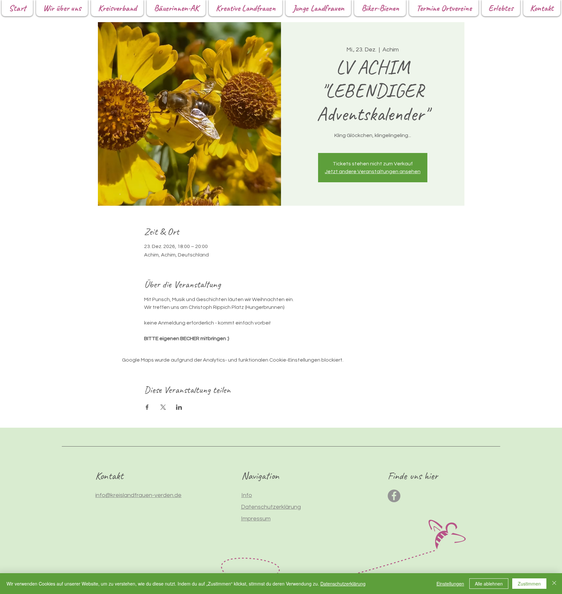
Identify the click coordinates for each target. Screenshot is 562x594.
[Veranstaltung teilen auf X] (163, 407)
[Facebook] (394, 496)
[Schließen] (554, 583)
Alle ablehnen (489, 583)
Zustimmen (529, 583)
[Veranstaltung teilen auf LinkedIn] (179, 407)
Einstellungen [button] (450, 583)
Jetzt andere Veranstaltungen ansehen (373, 171)
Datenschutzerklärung (343, 583)
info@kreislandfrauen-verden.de (138, 495)
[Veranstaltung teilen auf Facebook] (147, 407)
